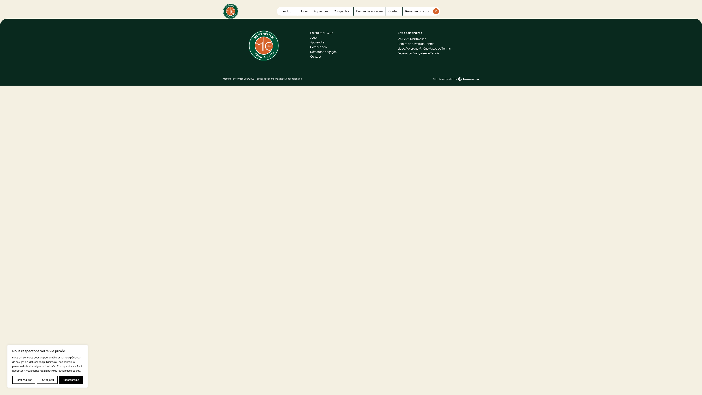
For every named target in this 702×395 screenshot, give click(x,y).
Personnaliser (24, 379)
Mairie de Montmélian (412, 39)
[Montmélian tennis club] (230, 11)
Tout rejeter (47, 379)
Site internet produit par (445, 79)
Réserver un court (418, 11)
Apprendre (321, 11)
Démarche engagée (369, 11)
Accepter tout (71, 379)
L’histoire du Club (321, 33)
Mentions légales (293, 78)
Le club (287, 11)
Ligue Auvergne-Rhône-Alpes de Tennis (424, 48)
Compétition (342, 11)
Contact (393, 11)
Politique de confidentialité (269, 78)
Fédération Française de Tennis (418, 53)
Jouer (304, 11)
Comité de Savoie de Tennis (416, 44)
